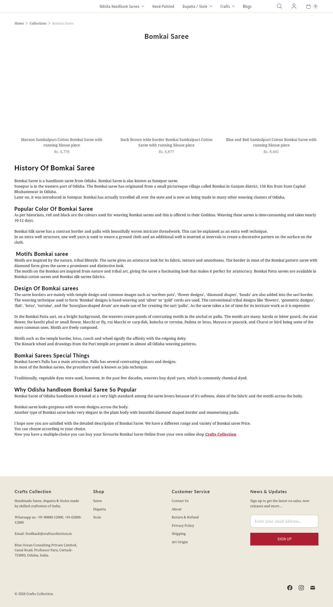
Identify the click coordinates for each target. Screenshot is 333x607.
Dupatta (99, 509)
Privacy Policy (183, 525)
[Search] (279, 6)
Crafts (225, 6)
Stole (97, 517)
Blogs (247, 6)
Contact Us (180, 500)
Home (19, 23)
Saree (97, 500)
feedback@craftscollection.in (48, 533)
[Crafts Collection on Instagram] (301, 587)
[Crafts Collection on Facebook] (290, 587)
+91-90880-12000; (51, 517)
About (177, 509)
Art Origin (180, 542)
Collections (38, 23)
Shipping (179, 533)
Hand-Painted (163, 6)
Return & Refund (185, 517)
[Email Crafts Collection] (312, 587)
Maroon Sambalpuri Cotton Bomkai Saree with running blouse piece (62, 142)
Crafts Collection (220, 434)
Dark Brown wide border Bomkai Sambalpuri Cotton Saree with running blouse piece (166, 142)
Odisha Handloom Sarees (119, 6)
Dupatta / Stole (195, 6)
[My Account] (294, 6)
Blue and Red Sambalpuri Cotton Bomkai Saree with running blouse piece (271, 142)
